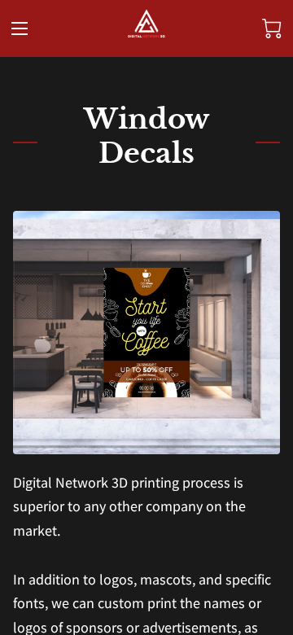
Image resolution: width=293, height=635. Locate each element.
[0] (272, 28)
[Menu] (19, 28)
